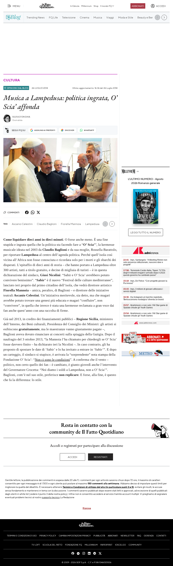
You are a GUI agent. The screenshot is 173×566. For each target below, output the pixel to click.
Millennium (86, 6)
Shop (96, 6)
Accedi (72, 456)
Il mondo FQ (106, 6)
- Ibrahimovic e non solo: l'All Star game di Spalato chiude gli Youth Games (145, 306)
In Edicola (74, 6)
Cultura (11, 80)
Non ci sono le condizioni (52, 359)
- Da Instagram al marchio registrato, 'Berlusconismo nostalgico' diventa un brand (143, 298)
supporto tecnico (51, 497)
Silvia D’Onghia (21, 116)
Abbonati (138, 5)
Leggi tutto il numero (145, 232)
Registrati (100, 456)
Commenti (13, 212)
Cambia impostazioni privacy (75, 535)
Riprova (87, 508)
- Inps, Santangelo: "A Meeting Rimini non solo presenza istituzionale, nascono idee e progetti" (145, 262)
